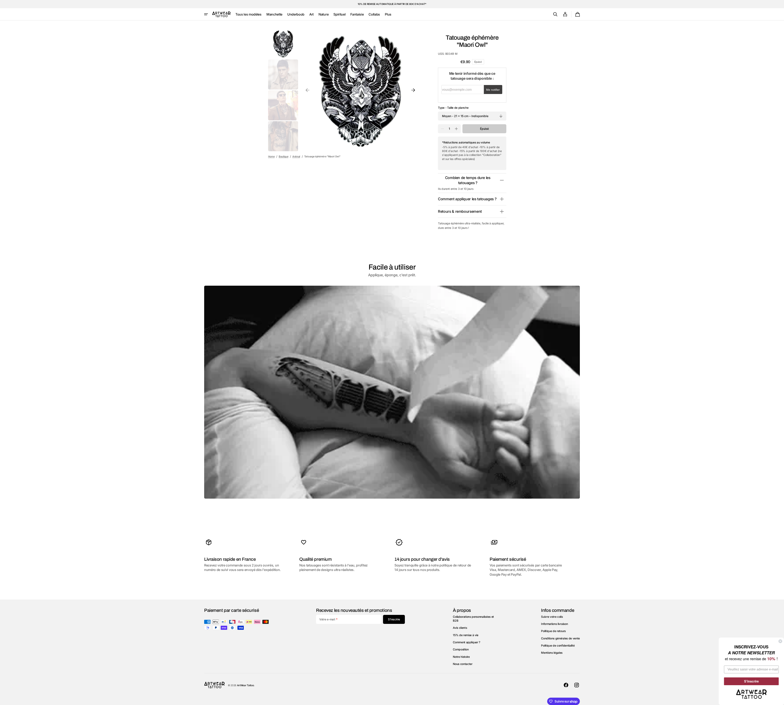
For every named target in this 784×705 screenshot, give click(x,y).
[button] (555, 14)
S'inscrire (751, 681)
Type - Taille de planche (453, 107)
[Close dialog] (780, 641)
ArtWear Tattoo (245, 685)
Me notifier (493, 89)
